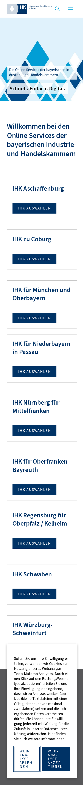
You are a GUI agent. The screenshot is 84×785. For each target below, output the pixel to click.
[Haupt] (70, 8)
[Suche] (57, 8)
